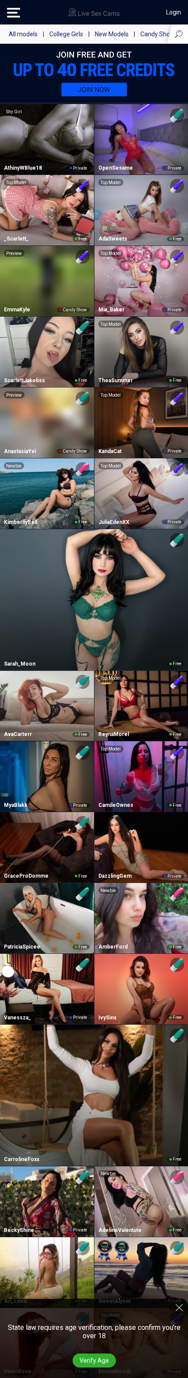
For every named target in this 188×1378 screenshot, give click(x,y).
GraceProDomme (26, 876)
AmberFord (113, 947)
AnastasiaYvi (20, 451)
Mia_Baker (111, 310)
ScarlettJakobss (24, 380)
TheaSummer (115, 380)
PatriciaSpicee (22, 947)
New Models (112, 34)
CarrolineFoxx (21, 1159)
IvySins (107, 1018)
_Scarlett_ (16, 239)
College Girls (66, 34)
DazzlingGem (115, 876)
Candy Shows (159, 34)
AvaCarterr (18, 734)
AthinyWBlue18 (23, 168)
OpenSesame (115, 168)
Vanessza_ (17, 1018)
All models (23, 34)
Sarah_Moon (19, 664)
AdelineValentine (120, 1230)
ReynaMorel (113, 734)
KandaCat (110, 451)
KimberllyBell (20, 522)
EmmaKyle (17, 310)
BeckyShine (19, 1230)
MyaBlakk (16, 805)
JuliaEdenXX (113, 522)
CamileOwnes (115, 805)
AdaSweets (112, 239)
